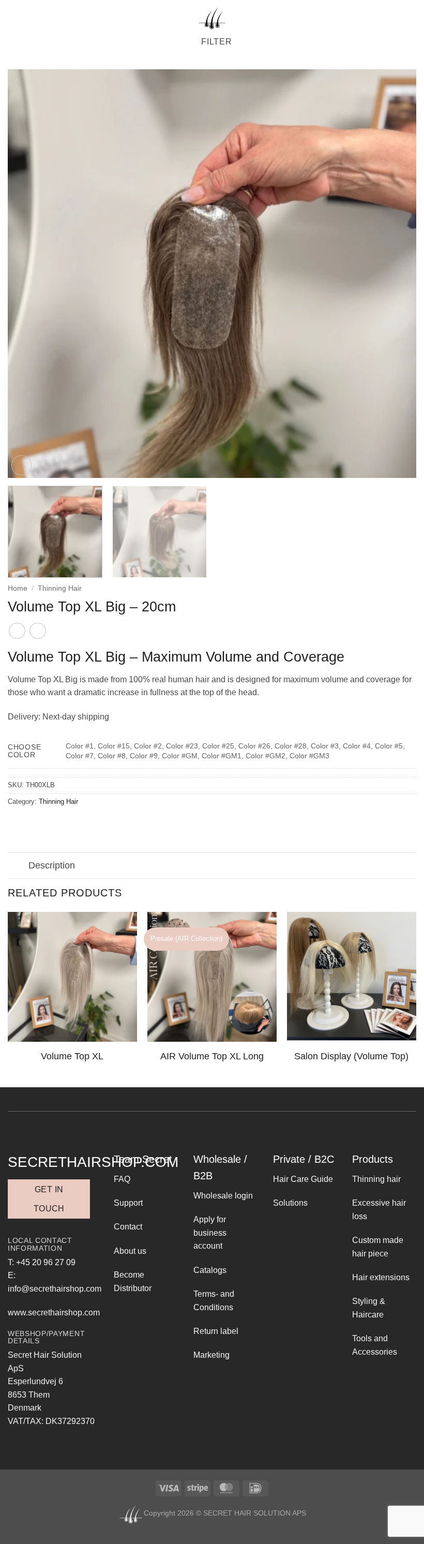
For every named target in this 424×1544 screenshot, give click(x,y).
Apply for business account (209, 1232)
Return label (215, 1331)
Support (128, 1202)
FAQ (122, 1179)
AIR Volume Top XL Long (212, 1056)
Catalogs (209, 1270)
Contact (128, 1226)
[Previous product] (37, 631)
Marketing (211, 1355)
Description (51, 865)
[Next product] (17, 631)
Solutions (290, 1202)
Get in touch (49, 1199)
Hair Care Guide (303, 1179)
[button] (14, 18)
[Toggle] (18, 867)
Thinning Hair (60, 588)
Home (17, 588)
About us (130, 1251)
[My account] (407, 18)
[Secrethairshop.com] (212, 18)
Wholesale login (223, 1195)
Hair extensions (381, 1277)
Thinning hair (376, 1179)
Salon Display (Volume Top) (351, 1056)
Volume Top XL (72, 1056)
